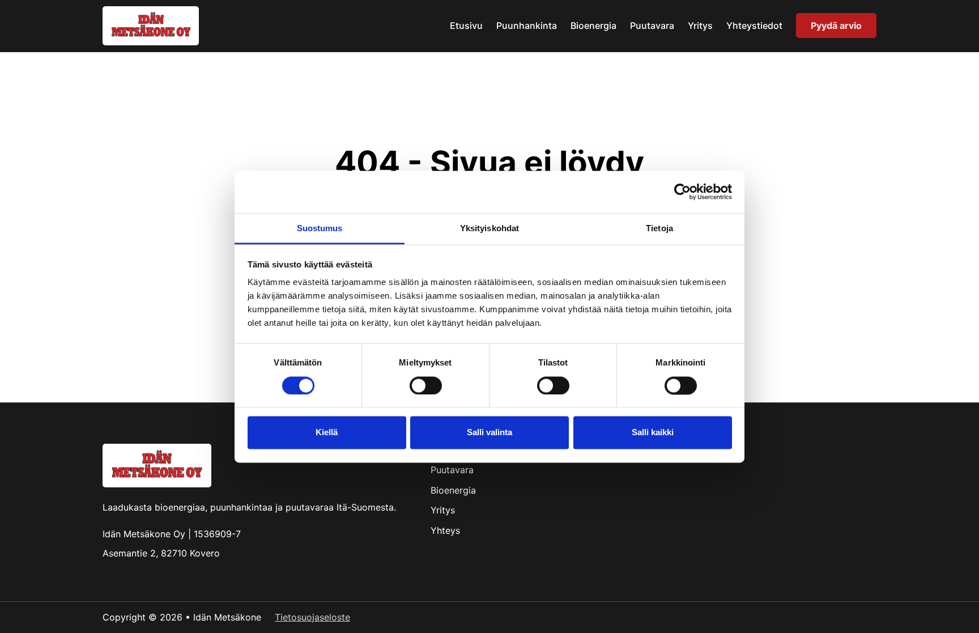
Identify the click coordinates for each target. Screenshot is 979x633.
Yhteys (445, 530)
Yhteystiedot (754, 25)
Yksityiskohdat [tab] (489, 228)
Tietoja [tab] (659, 228)
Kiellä (327, 432)
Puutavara (652, 25)
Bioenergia (593, 25)
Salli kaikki (653, 432)
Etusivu (466, 25)
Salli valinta (489, 432)
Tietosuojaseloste (312, 617)
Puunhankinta (526, 25)
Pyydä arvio (836, 25)
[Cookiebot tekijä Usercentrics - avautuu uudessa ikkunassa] (682, 191)
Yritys (700, 25)
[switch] (426, 385)
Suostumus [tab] (320, 228)
